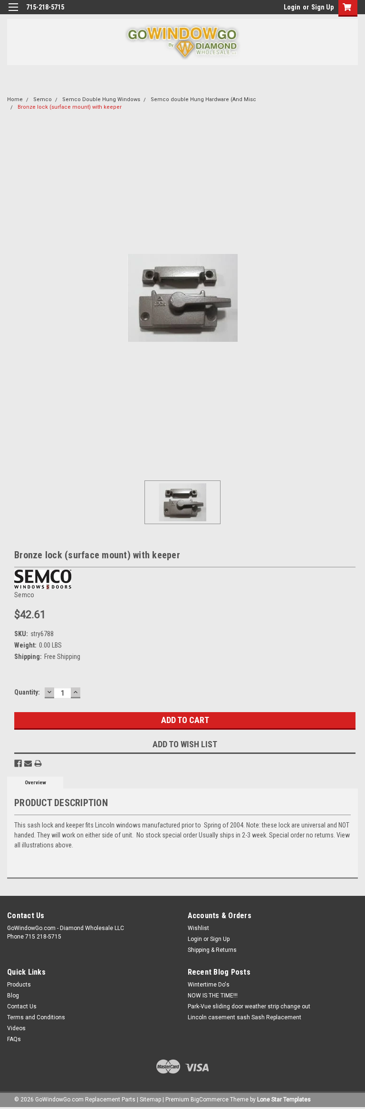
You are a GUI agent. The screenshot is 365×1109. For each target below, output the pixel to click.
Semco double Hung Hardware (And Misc (203, 99)
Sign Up (322, 7)
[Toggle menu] (13, 13)
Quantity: (27, 692)
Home (15, 99)
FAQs (14, 1039)
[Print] (38, 763)
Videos (16, 1028)
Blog (13, 995)
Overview (35, 783)
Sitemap (150, 1099)
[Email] (28, 763)
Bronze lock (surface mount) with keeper (70, 107)
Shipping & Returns (212, 950)
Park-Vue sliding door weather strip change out (249, 1006)
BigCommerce (210, 1099)
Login (292, 7)
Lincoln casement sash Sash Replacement (244, 1017)
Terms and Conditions (36, 1017)
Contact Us (22, 1006)
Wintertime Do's (209, 984)
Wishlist (198, 928)
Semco (42, 99)
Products (19, 984)
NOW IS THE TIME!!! (213, 995)
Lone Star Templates (284, 1099)
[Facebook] (18, 763)
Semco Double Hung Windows (101, 99)
